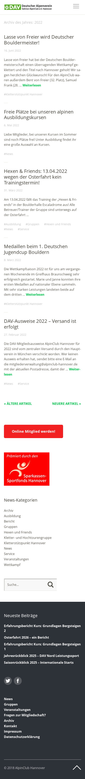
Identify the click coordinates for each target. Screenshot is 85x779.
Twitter (8, 681)
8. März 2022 (12, 260)
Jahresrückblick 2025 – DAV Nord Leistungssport (41, 656)
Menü (76, 6)
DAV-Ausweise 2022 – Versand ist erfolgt (40, 324)
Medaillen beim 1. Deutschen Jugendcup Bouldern (36, 249)
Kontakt (10, 726)
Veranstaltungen (16, 559)
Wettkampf (12, 565)
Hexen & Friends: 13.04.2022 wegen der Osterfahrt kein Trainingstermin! (35, 177)
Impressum (13, 731)
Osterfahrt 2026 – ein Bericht (26, 637)
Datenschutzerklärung (22, 737)
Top (77, 767)
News (9, 154)
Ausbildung (13, 224)
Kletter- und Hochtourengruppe (28, 537)
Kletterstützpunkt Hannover (24, 94)
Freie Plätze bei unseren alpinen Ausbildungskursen (39, 114)
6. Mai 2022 (11, 125)
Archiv (8, 510)
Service (24, 229)
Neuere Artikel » (66, 403)
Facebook (18, 681)
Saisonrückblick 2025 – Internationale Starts (39, 662)
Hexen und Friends (58, 224)
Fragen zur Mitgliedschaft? (25, 715)
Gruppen (33, 224)
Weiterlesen (32, 85)
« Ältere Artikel (18, 403)
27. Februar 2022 (15, 335)
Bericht (9, 521)
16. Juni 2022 (12, 50)
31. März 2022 (13, 190)
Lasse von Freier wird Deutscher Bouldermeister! (39, 39)
